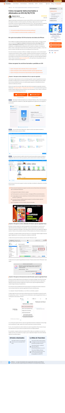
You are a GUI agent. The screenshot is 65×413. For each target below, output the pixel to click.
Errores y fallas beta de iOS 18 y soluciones (56, 14)
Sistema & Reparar (16, 3)
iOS (23, 17)
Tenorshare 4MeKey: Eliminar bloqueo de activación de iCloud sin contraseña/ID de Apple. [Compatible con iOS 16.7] (38, 352)
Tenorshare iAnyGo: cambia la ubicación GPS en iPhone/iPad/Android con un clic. (38, 347)
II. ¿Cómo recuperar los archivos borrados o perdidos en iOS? (22, 32)
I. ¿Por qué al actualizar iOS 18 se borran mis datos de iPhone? (22, 30)
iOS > (14, 7)
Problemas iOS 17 (53, 18)
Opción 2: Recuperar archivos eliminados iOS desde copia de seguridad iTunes (26, 70)
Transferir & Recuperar (23, 3)
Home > (11, 7)
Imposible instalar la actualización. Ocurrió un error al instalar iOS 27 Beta (19, 342)
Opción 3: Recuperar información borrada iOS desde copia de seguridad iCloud (26, 72)
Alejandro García (16, 16)
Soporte (48, 3)
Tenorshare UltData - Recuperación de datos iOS (24, 87)
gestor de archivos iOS (24, 58)
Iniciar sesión (59, 3)
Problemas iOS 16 (53, 20)
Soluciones (40, 3)
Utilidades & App (30, 3)
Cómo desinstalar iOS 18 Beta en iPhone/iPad (55, 17)
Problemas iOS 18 (53, 11)
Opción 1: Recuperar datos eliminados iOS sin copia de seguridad (23, 68)
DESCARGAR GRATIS (56, 43)
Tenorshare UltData (55, 34)
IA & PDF (36, 3)
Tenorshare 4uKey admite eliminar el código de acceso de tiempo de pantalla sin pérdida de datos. (38, 342)
